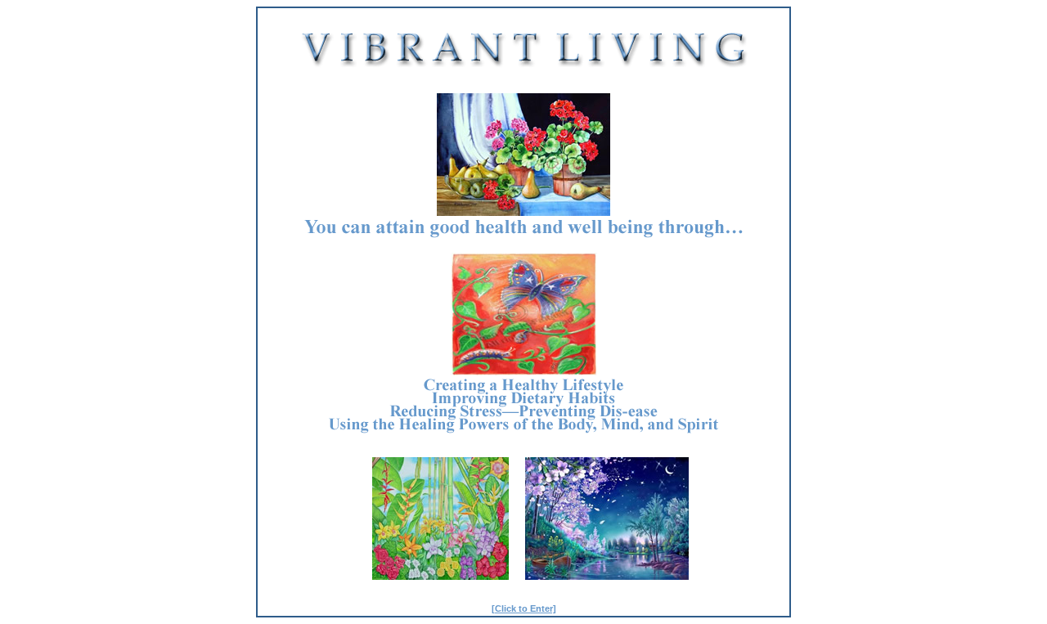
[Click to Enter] (524, 608)
